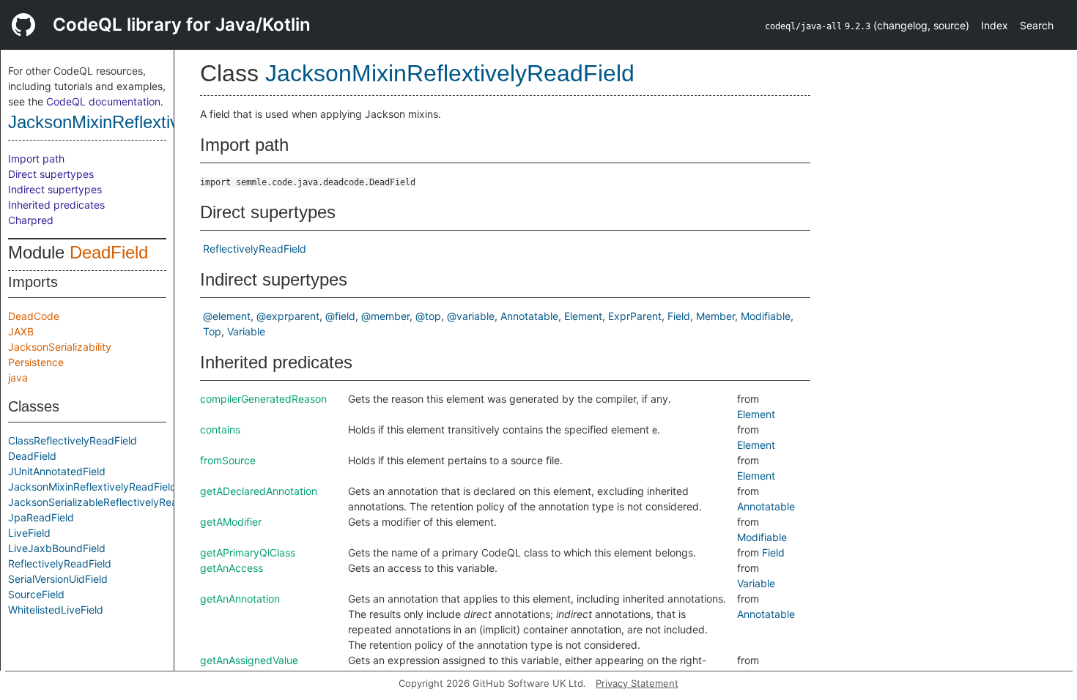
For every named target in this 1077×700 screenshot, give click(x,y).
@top (428, 316)
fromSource (228, 460)
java (18, 377)
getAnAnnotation (240, 598)
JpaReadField (41, 517)
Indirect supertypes (55, 189)
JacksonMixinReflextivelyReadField (143, 122)
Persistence (36, 362)
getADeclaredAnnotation (258, 491)
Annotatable (529, 316)
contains (220, 429)
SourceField (36, 594)
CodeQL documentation (103, 101)
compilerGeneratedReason (263, 398)
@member (385, 316)
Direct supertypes (51, 174)
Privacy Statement (637, 683)
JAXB (21, 331)
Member (715, 316)
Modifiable (766, 316)
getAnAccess (231, 568)
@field (340, 316)
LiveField (29, 532)
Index (994, 25)
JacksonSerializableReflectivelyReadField (107, 502)
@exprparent (287, 316)
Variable (246, 331)
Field (678, 316)
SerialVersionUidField (58, 579)
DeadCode (33, 316)
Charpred (30, 220)
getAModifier (231, 521)
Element (583, 316)
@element (227, 316)
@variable (471, 316)
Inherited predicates (56, 204)
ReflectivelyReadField (59, 563)
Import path (36, 158)
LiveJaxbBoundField (57, 548)
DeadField (109, 252)
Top (212, 331)
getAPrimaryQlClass (247, 552)
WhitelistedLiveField (55, 609)
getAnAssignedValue (249, 660)
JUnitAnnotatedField (57, 471)
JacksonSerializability (59, 346)
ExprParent (635, 316)
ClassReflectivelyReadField (72, 440)
